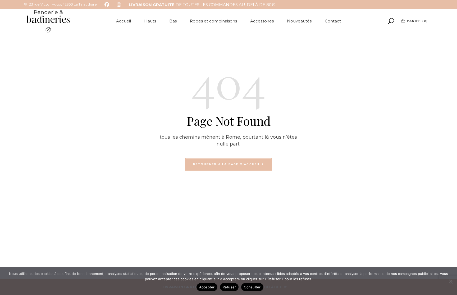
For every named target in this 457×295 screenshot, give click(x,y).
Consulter (252, 287)
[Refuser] (450, 281)
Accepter (207, 287)
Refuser (229, 287)
